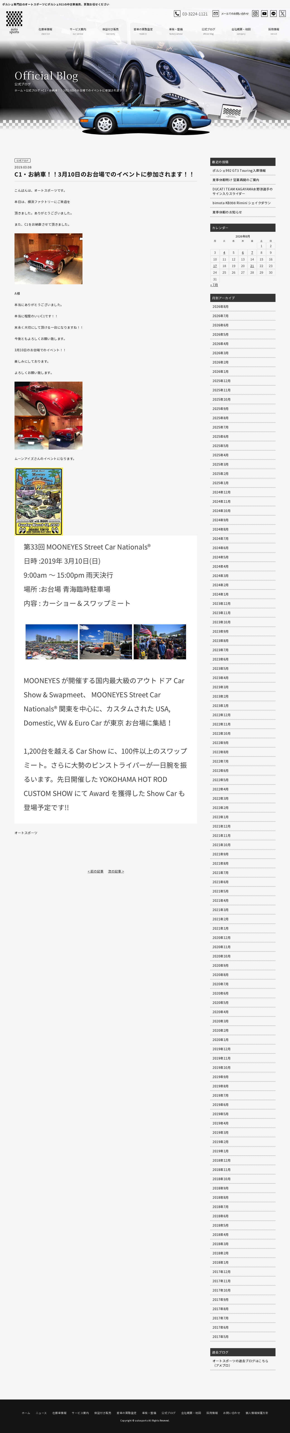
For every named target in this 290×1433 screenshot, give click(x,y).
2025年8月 (221, 418)
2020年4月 (221, 1012)
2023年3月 (221, 687)
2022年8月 (221, 752)
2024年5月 (221, 557)
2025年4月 (221, 455)
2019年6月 (221, 1104)
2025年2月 (221, 473)
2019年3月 (221, 1132)
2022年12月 (222, 715)
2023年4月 (221, 677)
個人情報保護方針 (257, 1413)
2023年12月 (222, 603)
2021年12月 (222, 826)
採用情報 (273, 31)
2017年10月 (222, 1290)
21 (252, 265)
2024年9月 (221, 520)
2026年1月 (221, 371)
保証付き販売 (110, 31)
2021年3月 (221, 909)
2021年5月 (221, 891)
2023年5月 (221, 668)
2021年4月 (221, 900)
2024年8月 (221, 529)
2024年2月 (221, 585)
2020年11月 (222, 947)
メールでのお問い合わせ (235, 13)
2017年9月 (221, 1299)
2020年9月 (221, 965)
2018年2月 (221, 1253)
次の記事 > (116, 871)
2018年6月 (221, 1216)
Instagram (255, 13)
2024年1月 (221, 594)
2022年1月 (221, 817)
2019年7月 (221, 1095)
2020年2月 (221, 1030)
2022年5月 (221, 780)
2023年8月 (221, 640)
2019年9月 (221, 1076)
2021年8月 (221, 863)
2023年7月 (221, 650)
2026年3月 (221, 353)
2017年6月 (221, 1327)
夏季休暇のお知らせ (227, 212)
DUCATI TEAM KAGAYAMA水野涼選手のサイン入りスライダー (243, 191)
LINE (273, 13)
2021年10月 (222, 844)
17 (215, 265)
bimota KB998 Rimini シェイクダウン (242, 203)
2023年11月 (222, 612)
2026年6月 (221, 325)
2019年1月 (221, 1151)
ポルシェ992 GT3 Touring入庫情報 (239, 170)
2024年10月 (222, 510)
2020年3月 (221, 1021)
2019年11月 (222, 1058)
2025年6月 (221, 436)
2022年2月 (221, 807)
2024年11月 (222, 501)
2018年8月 (221, 1197)
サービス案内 (78, 31)
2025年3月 (221, 464)
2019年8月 (221, 1086)
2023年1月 (221, 705)
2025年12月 (222, 380)
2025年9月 (221, 408)
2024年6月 (221, 547)
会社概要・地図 (241, 31)
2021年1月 (221, 928)
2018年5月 (221, 1225)
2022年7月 (221, 761)
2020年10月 (222, 956)
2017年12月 (222, 1271)
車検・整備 (176, 31)
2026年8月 (221, 306)
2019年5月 (221, 1114)
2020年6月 (221, 993)
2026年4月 (221, 343)
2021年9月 (221, 854)
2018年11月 (222, 1169)
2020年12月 (222, 937)
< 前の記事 (96, 871)
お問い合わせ (231, 1413)
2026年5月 (221, 334)
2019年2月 (221, 1141)
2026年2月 (221, 362)
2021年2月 (221, 919)
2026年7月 (221, 315)
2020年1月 (221, 1039)
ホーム (18, 90)
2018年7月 (221, 1206)
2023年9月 (221, 631)
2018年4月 (221, 1234)
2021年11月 (222, 835)
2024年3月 (221, 575)
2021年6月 (221, 882)
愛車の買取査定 (143, 31)
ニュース (41, 1413)
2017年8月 (221, 1308)
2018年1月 (221, 1262)
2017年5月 (221, 1336)
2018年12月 (222, 1160)
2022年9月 (221, 742)
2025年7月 (221, 427)
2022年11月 (222, 724)
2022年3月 (221, 798)
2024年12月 (222, 492)
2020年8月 (221, 974)
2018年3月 (221, 1244)
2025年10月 (222, 399)
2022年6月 (221, 770)
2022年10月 (222, 733)
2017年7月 (221, 1318)
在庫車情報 (45, 31)
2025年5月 (221, 445)
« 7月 (214, 284)
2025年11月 (222, 390)
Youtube (264, 13)
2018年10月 (222, 1179)
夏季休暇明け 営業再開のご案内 (236, 179)
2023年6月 (221, 659)
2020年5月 (221, 1002)
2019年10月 (222, 1067)
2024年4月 (221, 566)
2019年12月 (222, 1049)
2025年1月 (221, 483)
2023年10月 (222, 622)
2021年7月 (221, 872)
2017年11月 (222, 1281)
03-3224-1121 (195, 14)
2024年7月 (221, 538)
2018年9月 (221, 1188)
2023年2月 (221, 696)
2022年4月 (221, 789)
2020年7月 (221, 984)
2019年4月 (221, 1123)
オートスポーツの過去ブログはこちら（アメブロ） (240, 1363)
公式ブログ (208, 31)
